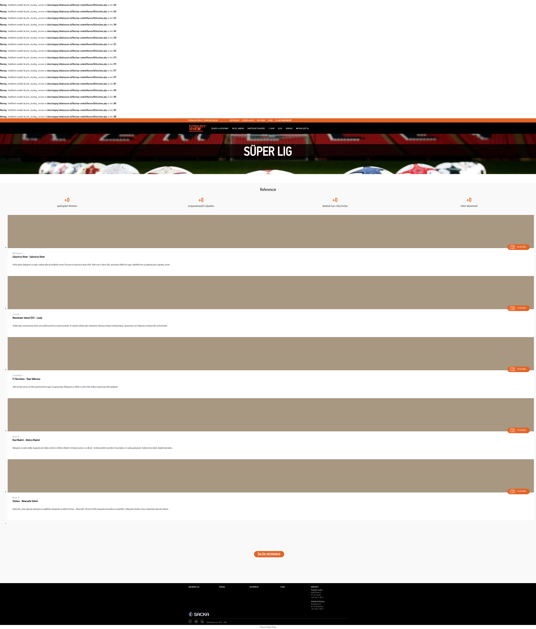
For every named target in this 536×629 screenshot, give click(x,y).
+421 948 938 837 (284, 120)
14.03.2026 (521, 491)
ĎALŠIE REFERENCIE (269, 554)
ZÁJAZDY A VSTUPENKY (220, 128)
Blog (280, 128)
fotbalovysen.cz (195, 120)
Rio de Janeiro (238, 128)
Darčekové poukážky (256, 128)
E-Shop (272, 128)
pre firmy (261, 120)
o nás (270, 120)
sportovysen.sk (211, 120)
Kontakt (289, 128)
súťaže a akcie (248, 120)
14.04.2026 (521, 308)
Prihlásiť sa (303, 128)
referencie (234, 120)
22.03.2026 (521, 369)
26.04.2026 (521, 246)
